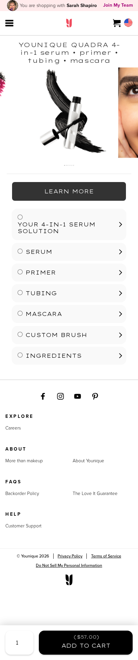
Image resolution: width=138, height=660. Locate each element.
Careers (13, 428)
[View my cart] (117, 23)
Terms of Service (106, 556)
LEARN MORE (69, 191)
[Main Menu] (9, 23)
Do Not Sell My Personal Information (69, 565)
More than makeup (24, 461)
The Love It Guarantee (95, 493)
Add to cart (85, 641)
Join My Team (118, 5)
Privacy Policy (70, 556)
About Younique (88, 461)
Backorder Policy (22, 493)
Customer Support (23, 526)
